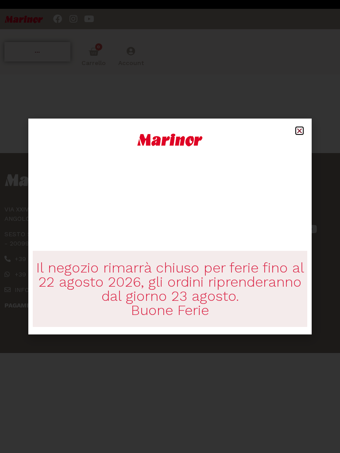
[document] (170, 226)
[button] (299, 130)
